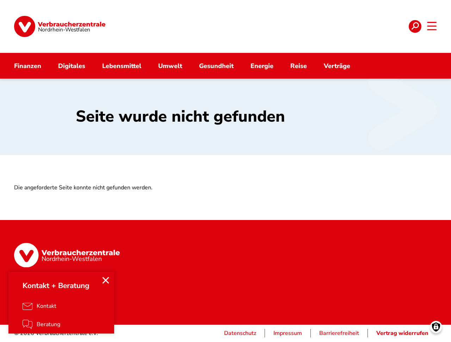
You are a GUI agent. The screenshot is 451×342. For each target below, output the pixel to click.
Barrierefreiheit (339, 333)
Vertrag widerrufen (402, 333)
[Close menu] (105, 280)
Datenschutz (240, 333)
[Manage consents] (436, 327)
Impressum (287, 333)
